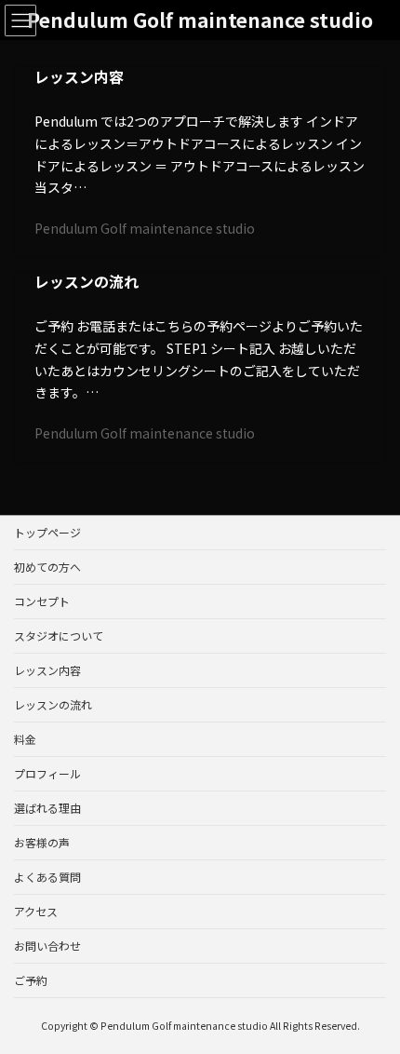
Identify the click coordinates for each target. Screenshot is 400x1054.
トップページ (47, 532)
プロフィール (47, 773)
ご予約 (30, 980)
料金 (25, 739)
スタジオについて (58, 635)
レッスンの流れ (86, 281)
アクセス (36, 911)
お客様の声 (42, 842)
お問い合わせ (47, 945)
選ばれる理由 (47, 808)
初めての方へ (47, 566)
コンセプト (42, 601)
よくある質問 (47, 877)
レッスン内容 (79, 77)
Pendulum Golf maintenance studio (144, 228)
